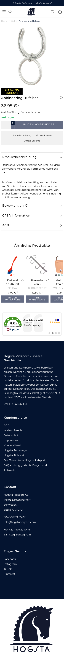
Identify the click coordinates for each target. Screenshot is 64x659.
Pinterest (9, 574)
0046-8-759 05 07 (14, 517)
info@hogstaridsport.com (20, 522)
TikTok (8, 569)
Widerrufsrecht (13, 430)
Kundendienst (12, 445)
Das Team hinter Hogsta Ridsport (24, 460)
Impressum (11, 440)
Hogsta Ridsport (14, 455)
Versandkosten (31, 112)
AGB (6, 425)
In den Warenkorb (39, 124)
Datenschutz (12, 435)
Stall (13, 21)
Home (4, 21)
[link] (32, 324)
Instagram (10, 564)
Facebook (10, 559)
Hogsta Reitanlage (15, 450)
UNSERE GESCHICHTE (17, 403)
